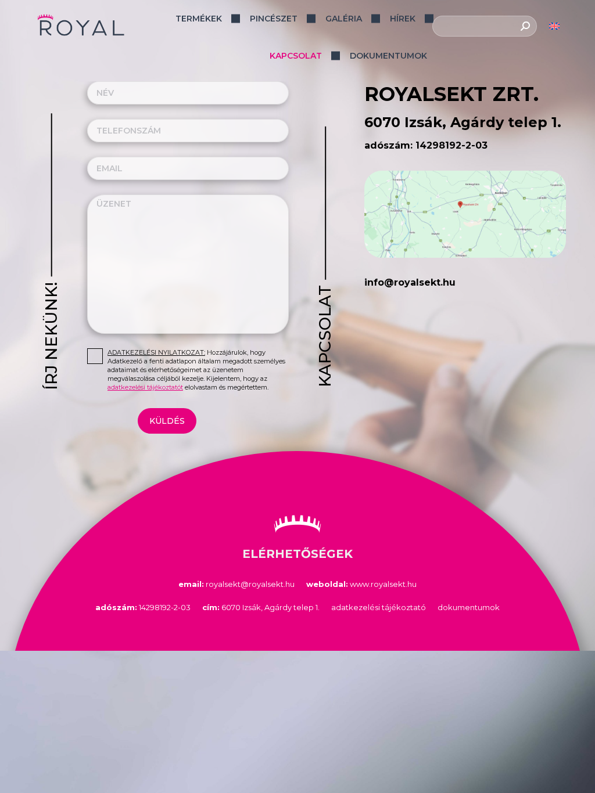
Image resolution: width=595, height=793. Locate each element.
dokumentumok (469, 607)
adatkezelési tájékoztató (378, 607)
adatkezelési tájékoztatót (145, 387)
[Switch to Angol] (554, 26)
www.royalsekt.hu (361, 584)
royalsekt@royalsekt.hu (236, 584)
